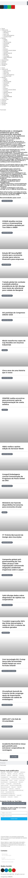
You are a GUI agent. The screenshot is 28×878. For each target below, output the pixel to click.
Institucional (4, 30)
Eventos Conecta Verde (9, 50)
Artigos (5, 39)
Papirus (11, 788)
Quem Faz (6, 34)
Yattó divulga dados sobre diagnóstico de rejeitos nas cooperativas (13, 598)
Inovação (5, 51)
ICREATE (10, 876)
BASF (9, 775)
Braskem (15, 775)
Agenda (5, 41)
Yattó (16, 796)
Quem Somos (7, 31)
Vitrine (5, 58)
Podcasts (3, 61)
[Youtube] (13, 7)
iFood (2, 783)
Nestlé (19, 787)
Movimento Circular (5, 787)
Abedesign (9, 772)
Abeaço (3, 772)
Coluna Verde (4, 60)
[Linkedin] (5, 7)
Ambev (15, 773)
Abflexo (16, 772)
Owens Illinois (4, 788)
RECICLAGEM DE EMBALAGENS (16, 790)
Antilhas (3, 775)
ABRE (9, 773)
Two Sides (3, 796)
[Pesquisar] (27, 3)
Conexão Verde (7, 36)
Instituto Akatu (16, 783)
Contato (3, 65)
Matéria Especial (7, 53)
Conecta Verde (7, 42)
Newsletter (4, 64)
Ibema (21, 782)
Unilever (10, 796)
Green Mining (4, 782)
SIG (2, 791)
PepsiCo (17, 788)
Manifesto (6, 32)
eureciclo (21, 780)
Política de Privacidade (7, 861)
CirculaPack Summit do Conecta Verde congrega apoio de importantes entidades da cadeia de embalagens (12, 695)
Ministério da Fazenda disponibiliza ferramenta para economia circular (12, 505)
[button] (14, 756)
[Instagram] (2, 7)
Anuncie (3, 62)
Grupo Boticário (13, 782)
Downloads (6, 43)
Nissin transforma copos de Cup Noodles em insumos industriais (13, 343)
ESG (4, 47)
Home (3, 28)
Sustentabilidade (7, 57)
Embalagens (4, 780)
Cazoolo (21, 775)
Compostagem (4, 777)
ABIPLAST (3, 773)
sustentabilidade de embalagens (7, 793)
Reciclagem (4, 790)
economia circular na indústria (18, 778)
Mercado (5, 54)
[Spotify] (9, 7)
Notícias (3, 38)
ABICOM (22, 772)
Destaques (21, 777)
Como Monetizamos (8, 35)
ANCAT (21, 773)
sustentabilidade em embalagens (8, 795)
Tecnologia (6, 56)
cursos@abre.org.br (19, 193)
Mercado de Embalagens (15, 785)
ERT (10, 780)
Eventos (5, 49)
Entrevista (6, 46)
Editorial (5, 45)
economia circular (5, 778)
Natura (14, 787)
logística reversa (4, 785)
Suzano (19, 795)
